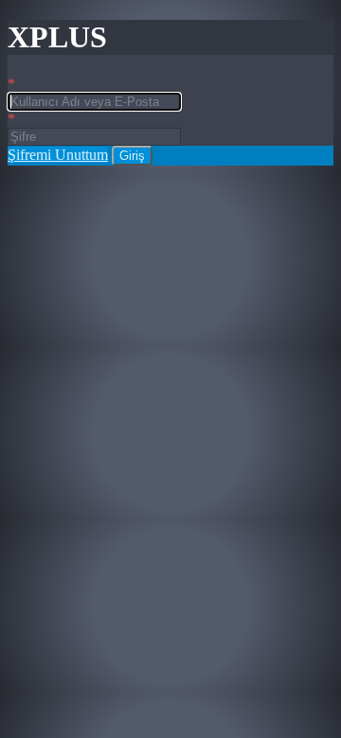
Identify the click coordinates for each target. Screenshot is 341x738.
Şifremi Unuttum (58, 155)
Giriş (132, 156)
